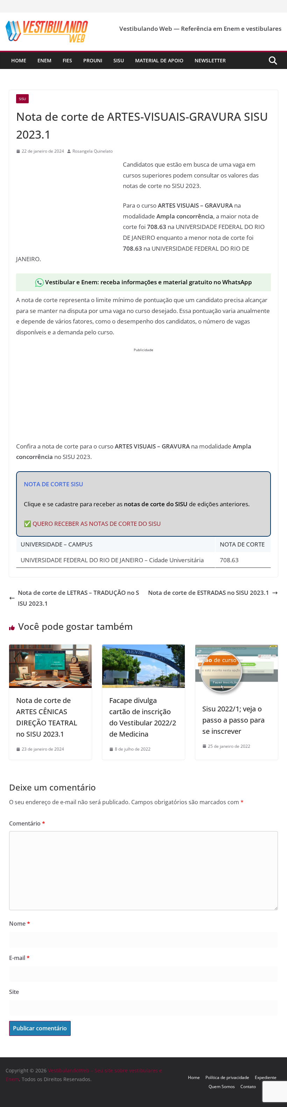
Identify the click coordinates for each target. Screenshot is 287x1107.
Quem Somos (222, 1086)
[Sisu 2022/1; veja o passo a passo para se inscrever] (236, 650)
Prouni (92, 60)
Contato (248, 1086)
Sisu (118, 60)
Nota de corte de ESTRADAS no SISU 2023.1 (208, 593)
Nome (19, 923)
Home (18, 60)
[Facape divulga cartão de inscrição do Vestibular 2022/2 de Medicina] (143, 650)
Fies (67, 60)
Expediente (265, 1077)
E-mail (19, 958)
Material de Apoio (159, 60)
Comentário (27, 823)
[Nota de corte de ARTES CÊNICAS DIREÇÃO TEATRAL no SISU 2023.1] (50, 650)
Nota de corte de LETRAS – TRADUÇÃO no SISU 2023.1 (78, 598)
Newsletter (210, 60)
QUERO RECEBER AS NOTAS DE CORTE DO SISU (97, 524)
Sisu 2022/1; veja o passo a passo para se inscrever (233, 720)
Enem (44, 60)
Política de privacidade (227, 1077)
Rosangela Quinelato (92, 151)
